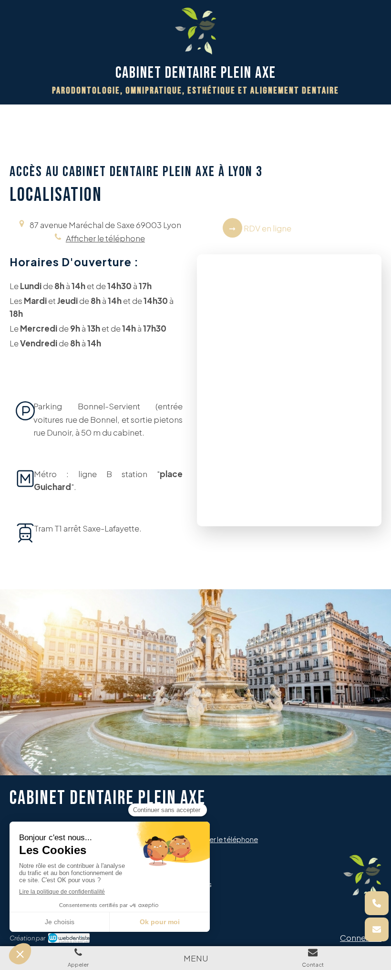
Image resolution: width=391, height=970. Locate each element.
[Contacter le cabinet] (377, 929)
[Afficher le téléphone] (377, 903)
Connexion (360, 937)
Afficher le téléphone (105, 238)
